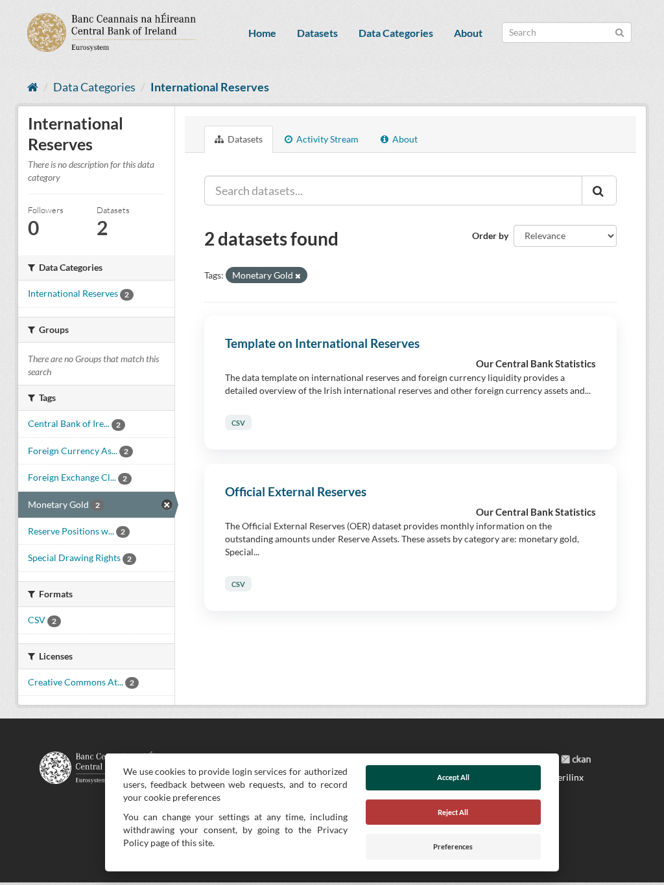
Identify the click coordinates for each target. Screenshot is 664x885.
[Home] (32, 87)
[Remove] (298, 275)
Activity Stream (326, 138)
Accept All (453, 777)
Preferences (453, 846)
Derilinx (566, 777)
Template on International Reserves (322, 343)
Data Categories (396, 33)
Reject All (453, 812)
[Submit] (619, 31)
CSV (238, 423)
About (468, 33)
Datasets (317, 33)
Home (262, 33)
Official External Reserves (295, 491)
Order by (490, 235)
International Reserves (209, 87)
